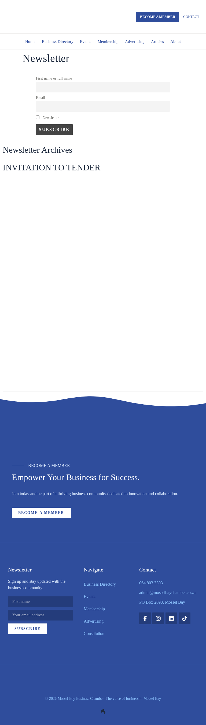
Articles (157, 41)
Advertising (135, 41)
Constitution (94, 633)
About (175, 41)
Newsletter (50, 117)
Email (40, 97)
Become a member (157, 17)
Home (30, 41)
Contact (191, 17)
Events (85, 41)
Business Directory (57, 41)
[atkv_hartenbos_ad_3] (103, 436)
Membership (108, 41)
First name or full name (54, 78)
